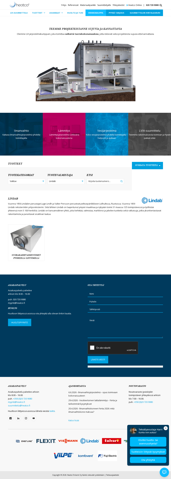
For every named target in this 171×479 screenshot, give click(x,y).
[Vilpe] (63, 455)
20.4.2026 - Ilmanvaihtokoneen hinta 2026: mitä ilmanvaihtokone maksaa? (91, 410)
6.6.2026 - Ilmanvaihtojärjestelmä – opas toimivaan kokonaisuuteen (93, 394)
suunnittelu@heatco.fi (19, 405)
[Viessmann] (67, 441)
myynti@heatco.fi (16, 302)
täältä (52, 411)
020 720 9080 (152, 5)
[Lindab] (89, 441)
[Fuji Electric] (107, 455)
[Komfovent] (85, 455)
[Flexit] (46, 441)
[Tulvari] (111, 441)
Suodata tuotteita (146, 165)
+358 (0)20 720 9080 (22, 398)
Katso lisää (73, 420)
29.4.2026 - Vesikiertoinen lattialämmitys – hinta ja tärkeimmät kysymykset (92, 402)
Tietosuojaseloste (112, 475)
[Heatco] (19, 4)
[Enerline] (24, 441)
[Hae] (161, 5)
